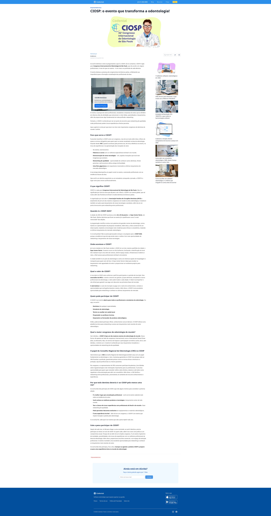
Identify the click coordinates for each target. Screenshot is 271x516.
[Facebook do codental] (176, 512)
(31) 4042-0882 (143, 2)
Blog (152, 2)
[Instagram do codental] (173, 512)
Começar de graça (101, 106)
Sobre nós (126, 501)
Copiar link (169, 55)
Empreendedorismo (95, 7)
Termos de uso (103, 501)
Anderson (93, 56)
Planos (95, 501)
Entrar (174, 2)
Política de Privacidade (116, 501)
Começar (149, 477)
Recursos (159, 2)
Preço (167, 2)
